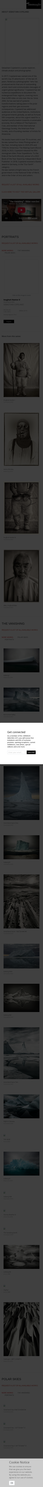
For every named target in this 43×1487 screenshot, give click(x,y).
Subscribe (31, 752)
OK (12, 1483)
